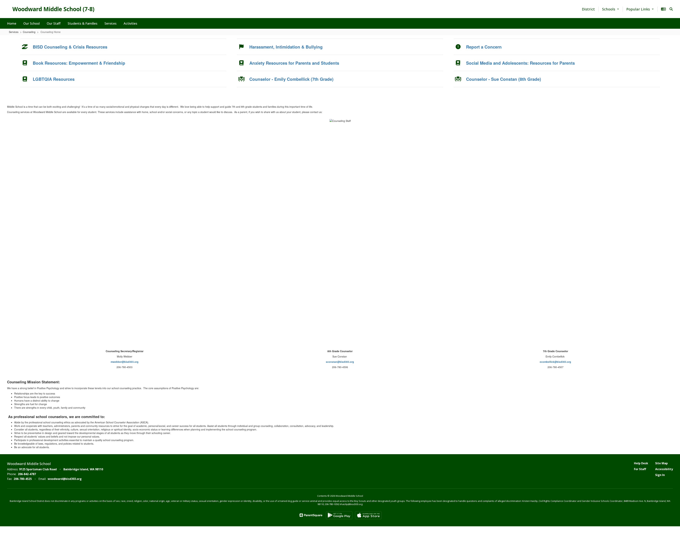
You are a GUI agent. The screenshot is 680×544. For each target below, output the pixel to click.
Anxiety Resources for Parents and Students (294, 63)
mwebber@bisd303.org (124, 361)
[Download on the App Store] (368, 515)
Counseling (29, 32)
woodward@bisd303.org (65, 479)
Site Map (661, 463)
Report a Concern (484, 47)
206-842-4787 (27, 474)
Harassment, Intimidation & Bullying (286, 47)
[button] (610, 9)
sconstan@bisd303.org (340, 361)
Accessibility (664, 469)
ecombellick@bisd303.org (555, 361)
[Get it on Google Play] (339, 515)
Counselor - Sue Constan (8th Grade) (503, 79)
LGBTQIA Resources (54, 79)
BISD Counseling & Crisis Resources (70, 47)
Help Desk (641, 463)
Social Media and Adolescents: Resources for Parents (520, 63)
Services (13, 32)
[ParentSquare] (311, 515)
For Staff (640, 469)
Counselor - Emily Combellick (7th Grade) (291, 79)
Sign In (660, 475)
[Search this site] (671, 9)
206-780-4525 (23, 479)
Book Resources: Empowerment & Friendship (79, 63)
